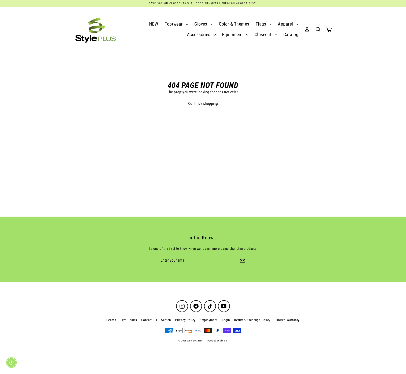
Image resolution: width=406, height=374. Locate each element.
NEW (153, 24)
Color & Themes (234, 24)
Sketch (166, 320)
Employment (209, 320)
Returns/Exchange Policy (252, 320)
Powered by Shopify (217, 340)
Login (226, 320)
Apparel (286, 24)
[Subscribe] (242, 261)
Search (111, 320)
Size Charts (129, 320)
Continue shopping (203, 103)
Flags (261, 24)
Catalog (290, 34)
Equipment (233, 34)
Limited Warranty (287, 320)
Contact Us (149, 320)
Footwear (174, 24)
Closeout (264, 34)
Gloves (201, 24)
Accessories (199, 34)
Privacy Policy (185, 320)
